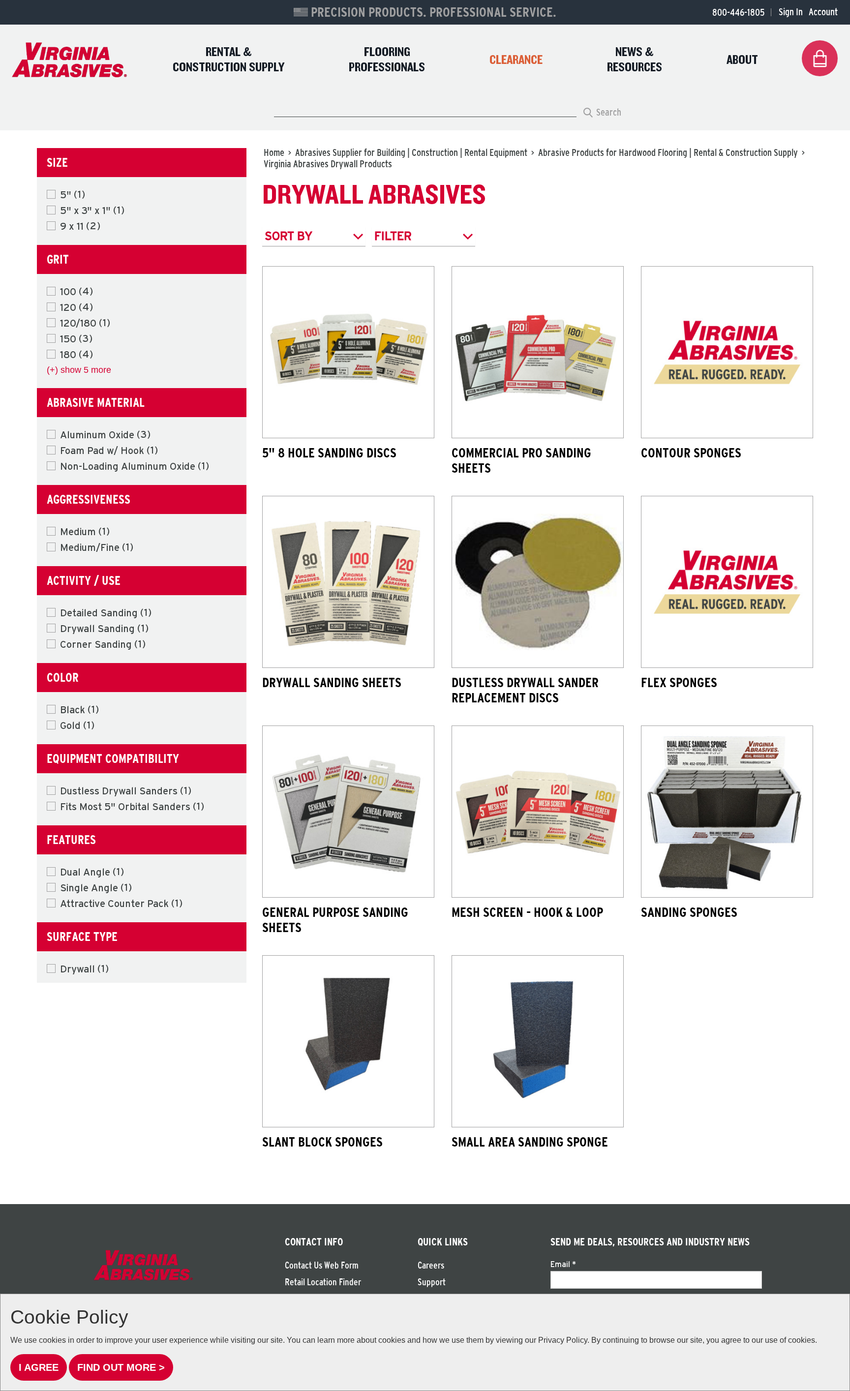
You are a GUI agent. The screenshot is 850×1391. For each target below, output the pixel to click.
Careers (431, 1265)
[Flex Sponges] (727, 582)
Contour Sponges (691, 452)
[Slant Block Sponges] (348, 1041)
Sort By (289, 235)
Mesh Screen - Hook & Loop (527, 912)
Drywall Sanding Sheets (331, 682)
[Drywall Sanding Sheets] (348, 582)
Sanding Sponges (689, 912)
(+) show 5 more (79, 370)
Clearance (516, 60)
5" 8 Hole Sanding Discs (329, 452)
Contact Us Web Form (322, 1265)
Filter (393, 235)
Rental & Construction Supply (228, 60)
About (742, 60)
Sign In (791, 11)
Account (823, 11)
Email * (563, 1264)
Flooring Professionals (387, 60)
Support (432, 1282)
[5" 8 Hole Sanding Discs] (348, 352)
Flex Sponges (679, 682)
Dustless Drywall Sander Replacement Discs (525, 690)
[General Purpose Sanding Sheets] (348, 812)
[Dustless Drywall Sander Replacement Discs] (538, 582)
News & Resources (634, 60)
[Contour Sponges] (727, 352)
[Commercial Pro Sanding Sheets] (538, 352)
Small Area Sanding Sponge (530, 1141)
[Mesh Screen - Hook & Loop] (538, 812)
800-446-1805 (738, 12)
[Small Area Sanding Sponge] (538, 1041)
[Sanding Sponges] (727, 812)
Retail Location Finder (323, 1282)
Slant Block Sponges (322, 1141)
